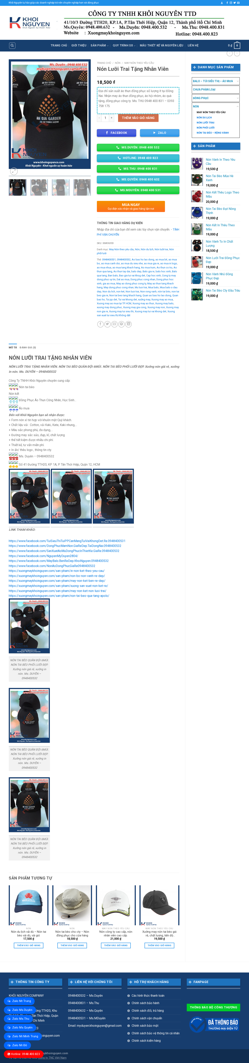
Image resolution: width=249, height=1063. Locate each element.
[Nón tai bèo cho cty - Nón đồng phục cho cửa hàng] (72, 905)
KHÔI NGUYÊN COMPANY (26, 995)
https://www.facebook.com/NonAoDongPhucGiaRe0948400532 (52, 566)
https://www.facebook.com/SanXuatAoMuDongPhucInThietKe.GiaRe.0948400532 (64, 551)
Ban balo (113, 275)
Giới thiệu (78, 45)
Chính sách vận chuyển (147, 1018)
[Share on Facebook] (100, 324)
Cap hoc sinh (153, 275)
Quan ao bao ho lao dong (157, 295)
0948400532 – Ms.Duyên (85, 995)
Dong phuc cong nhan (143, 279)
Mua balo (153, 287)
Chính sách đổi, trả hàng (148, 1010)
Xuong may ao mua (162, 299)
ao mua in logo (168, 263)
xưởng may (144, 299)
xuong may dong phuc (109, 307)
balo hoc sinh (163, 271)
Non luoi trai (132, 291)
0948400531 (109, 259)
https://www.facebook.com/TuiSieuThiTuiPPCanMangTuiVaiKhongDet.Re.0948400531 (67, 541)
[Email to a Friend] (114, 324)
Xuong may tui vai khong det (150, 311)
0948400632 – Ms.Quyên (85, 1010)
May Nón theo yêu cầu (211, 112)
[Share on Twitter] (107, 324)
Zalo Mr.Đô (19, 1045)
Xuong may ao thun (143, 303)
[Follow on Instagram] (231, 3)
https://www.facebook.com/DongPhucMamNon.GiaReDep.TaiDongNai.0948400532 (65, 546)
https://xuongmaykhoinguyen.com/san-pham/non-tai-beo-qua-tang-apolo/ (59, 596)
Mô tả (13, 347)
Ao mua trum (148, 267)
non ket (120, 291)
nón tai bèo (164, 291)
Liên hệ (193, 45)
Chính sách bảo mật (145, 1026)
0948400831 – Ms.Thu (83, 1003)
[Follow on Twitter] (234, 3)
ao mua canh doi (110, 263)
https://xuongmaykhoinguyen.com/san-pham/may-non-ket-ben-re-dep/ (57, 581)
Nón (196, 106)
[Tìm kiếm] (12, 46)
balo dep (136, 271)
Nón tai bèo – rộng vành (213, 132)
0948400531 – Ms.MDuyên (86, 1018)
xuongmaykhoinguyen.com (50, 1053)
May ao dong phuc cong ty (131, 283)
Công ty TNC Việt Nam (52, 1057)
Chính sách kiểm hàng (146, 1041)
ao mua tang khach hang (126, 267)
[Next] (84, 118)
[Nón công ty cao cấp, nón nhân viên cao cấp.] (116, 905)
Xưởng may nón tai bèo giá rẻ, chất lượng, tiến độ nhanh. (159, 933)
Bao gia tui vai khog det (132, 275)
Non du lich (109, 291)
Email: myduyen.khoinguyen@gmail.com (95, 1026)
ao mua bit (161, 259)
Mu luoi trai (141, 287)
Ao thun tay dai (121, 271)
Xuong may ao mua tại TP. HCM (114, 303)
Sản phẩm (98, 45)
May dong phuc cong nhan (119, 287)
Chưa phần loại (204, 89)
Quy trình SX (123, 45)
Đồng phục (201, 98)
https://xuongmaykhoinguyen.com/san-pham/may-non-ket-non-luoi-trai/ (57, 591)
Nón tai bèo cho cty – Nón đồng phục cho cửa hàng (72, 933)
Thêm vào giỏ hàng (138, 118)
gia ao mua (109, 283)
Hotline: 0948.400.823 (25, 1054)
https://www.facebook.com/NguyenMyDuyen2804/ (43, 556)
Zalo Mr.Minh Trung (25, 1036)
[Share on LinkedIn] (128, 324)
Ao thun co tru (164, 267)
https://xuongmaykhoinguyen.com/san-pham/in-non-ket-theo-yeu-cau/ (57, 571)
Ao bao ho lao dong (143, 259)
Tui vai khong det (127, 299)
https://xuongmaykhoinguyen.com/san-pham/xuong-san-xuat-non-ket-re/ (58, 586)
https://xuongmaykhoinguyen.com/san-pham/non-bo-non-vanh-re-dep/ (57, 576)
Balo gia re (148, 271)
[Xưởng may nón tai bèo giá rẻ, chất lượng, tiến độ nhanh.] (159, 905)
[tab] (13, 347)
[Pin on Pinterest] (121, 324)
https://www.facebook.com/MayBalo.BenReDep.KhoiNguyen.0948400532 (59, 561)
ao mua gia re (151, 263)
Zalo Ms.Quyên (22, 1027)
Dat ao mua (123, 279)
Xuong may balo (164, 303)
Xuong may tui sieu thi (121, 311)
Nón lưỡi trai (205, 122)
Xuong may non (156, 307)
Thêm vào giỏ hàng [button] (28, 945)
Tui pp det (111, 299)
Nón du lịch (204, 117)
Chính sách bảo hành (145, 1003)
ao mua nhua (104, 267)
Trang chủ (59, 45)
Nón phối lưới (206, 127)
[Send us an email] (238, 3)
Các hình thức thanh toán (148, 995)
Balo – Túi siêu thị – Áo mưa (213, 81)
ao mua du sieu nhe (132, 263)
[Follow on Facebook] (227, 3)
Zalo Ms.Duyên (22, 1010)
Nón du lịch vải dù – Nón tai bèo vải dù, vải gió (28, 933)
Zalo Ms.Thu (20, 1018)
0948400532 (124, 259)
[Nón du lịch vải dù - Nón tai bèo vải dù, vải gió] (29, 905)
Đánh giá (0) (28, 347)
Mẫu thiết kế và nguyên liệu (161, 45)
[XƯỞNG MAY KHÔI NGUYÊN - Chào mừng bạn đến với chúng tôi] (30, 23)
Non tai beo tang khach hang (125, 295)
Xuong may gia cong (134, 307)
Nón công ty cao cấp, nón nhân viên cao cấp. (115, 933)
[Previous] (15, 118)
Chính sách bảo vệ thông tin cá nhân (156, 1033)
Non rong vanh (148, 291)
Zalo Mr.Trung (21, 1001)
